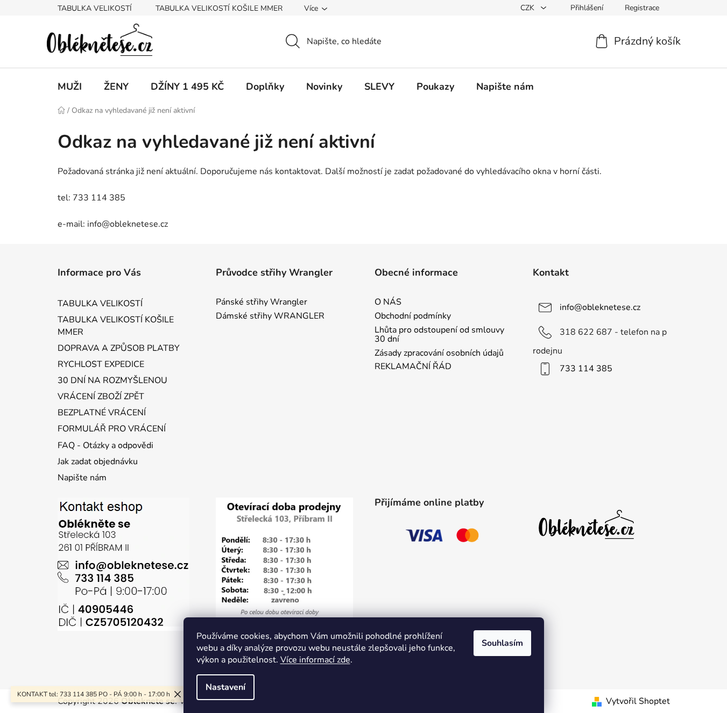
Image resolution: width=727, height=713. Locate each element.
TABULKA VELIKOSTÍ (95, 8)
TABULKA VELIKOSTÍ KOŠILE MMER (219, 8)
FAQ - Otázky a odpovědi (105, 445)
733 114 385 (586, 368)
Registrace (642, 8)
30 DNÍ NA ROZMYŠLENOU (112, 380)
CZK (528, 8)
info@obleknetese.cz (600, 307)
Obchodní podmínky (413, 316)
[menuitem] (70, 86)
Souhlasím (502, 643)
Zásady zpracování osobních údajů (439, 353)
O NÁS (388, 302)
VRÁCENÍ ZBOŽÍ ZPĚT (101, 396)
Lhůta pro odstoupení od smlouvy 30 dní (439, 335)
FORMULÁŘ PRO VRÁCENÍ (112, 429)
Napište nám (82, 478)
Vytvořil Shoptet (638, 701)
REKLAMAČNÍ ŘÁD (413, 367)
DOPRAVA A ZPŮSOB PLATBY (119, 348)
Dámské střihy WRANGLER (270, 316)
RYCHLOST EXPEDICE (101, 364)
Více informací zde (315, 660)
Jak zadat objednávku (98, 461)
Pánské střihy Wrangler (261, 302)
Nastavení (225, 687)
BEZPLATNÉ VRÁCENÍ (102, 413)
